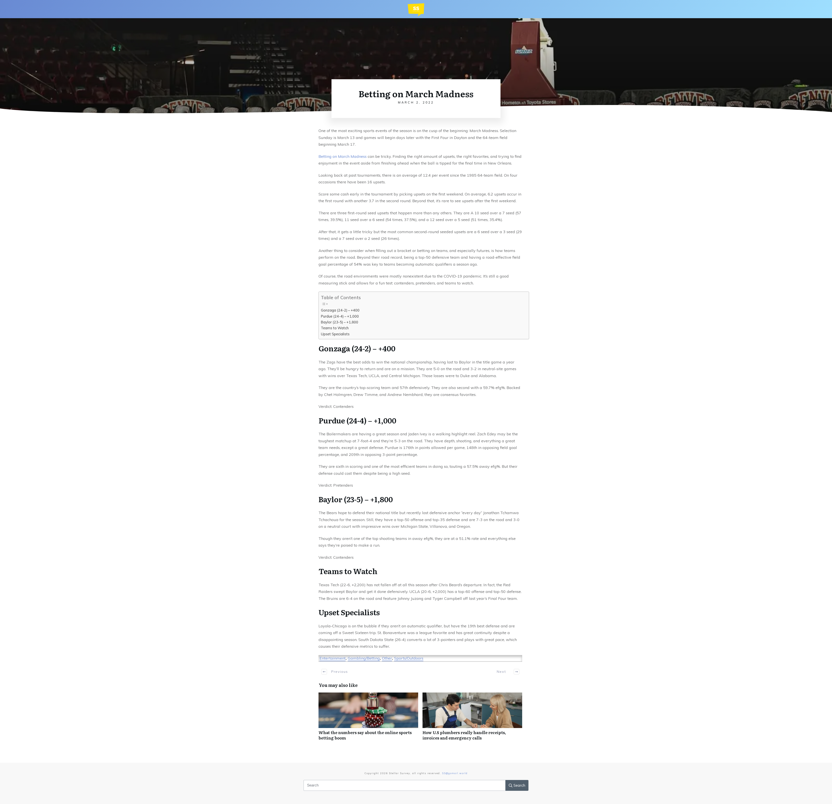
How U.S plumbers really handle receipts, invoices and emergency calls (472, 719)
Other (387, 658)
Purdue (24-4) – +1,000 (340, 316)
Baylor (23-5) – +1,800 (339, 322)
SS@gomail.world (455, 773)
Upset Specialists (335, 334)
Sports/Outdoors (408, 658)
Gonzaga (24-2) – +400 (340, 310)
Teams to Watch (335, 328)
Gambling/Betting (364, 658)
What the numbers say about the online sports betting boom (368, 719)
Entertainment (333, 658)
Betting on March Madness (342, 156)
